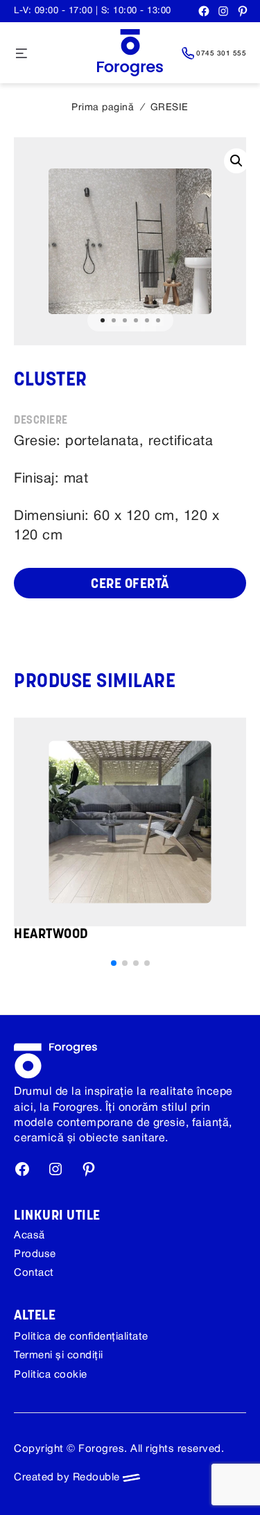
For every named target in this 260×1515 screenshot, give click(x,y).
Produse (35, 1254)
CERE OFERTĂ (130, 584)
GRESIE (169, 107)
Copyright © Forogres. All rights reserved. (119, 1449)
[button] (113, 963)
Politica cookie (50, 1375)
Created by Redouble (68, 1477)
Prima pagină (102, 107)
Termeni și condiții (58, 1355)
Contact (34, 1273)
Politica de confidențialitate (81, 1337)
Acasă (29, 1235)
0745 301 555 (221, 54)
